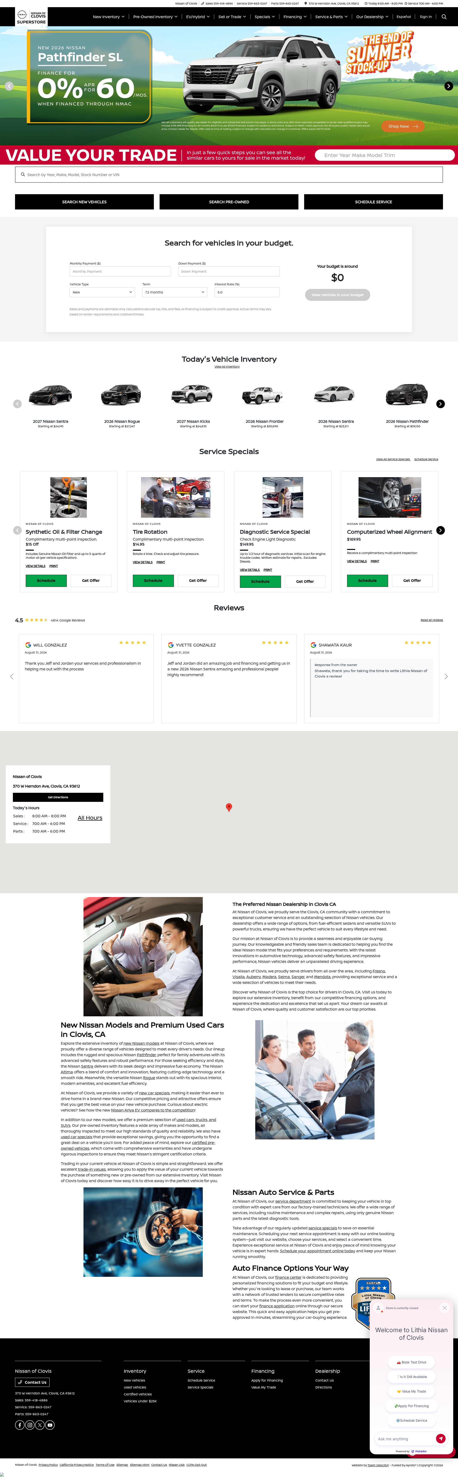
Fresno (379, 971)
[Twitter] (40, 1425)
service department (293, 1201)
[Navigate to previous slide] (3, 85)
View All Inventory (227, 367)
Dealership (327, 1371)
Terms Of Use (105, 1465)
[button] (229, 807)
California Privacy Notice (77, 1465)
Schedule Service (426, 459)
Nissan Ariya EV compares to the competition (153, 1110)
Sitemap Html (139, 1465)
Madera (269, 976)
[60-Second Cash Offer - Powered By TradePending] (229, 155)
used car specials (76, 1136)
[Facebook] (20, 1425)
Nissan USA (177, 1465)
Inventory (135, 1371)
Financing (263, 1371)
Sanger (297, 976)
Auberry (253, 976)
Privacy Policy (48, 1465)
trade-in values (92, 1169)
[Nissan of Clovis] (31, 16)
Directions (323, 1387)
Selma (284, 976)
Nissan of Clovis (26, 1465)
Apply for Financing (267, 1380)
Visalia (239, 976)
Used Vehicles (135, 1387)
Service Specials (200, 1387)
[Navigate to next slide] (454, 85)
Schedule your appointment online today (317, 1250)
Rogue (149, 1077)
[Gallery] (229, 86)
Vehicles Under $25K (140, 1401)
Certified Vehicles (138, 1394)
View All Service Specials (393, 459)
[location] (306, 3)
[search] (444, 17)
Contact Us (35, 1382)
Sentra (87, 1066)
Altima (67, 1072)
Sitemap (122, 1465)
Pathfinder (146, 1054)
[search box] (229, 172)
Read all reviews (432, 620)
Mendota (322, 976)
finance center (288, 1277)
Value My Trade (263, 1387)
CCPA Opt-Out (197, 1465)
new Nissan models (141, 1043)
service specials (322, 1228)
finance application (277, 1306)
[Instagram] (30, 1425)
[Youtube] (50, 1425)
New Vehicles (134, 1380)
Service (196, 1371)
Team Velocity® (378, 1465)
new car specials (154, 1093)
